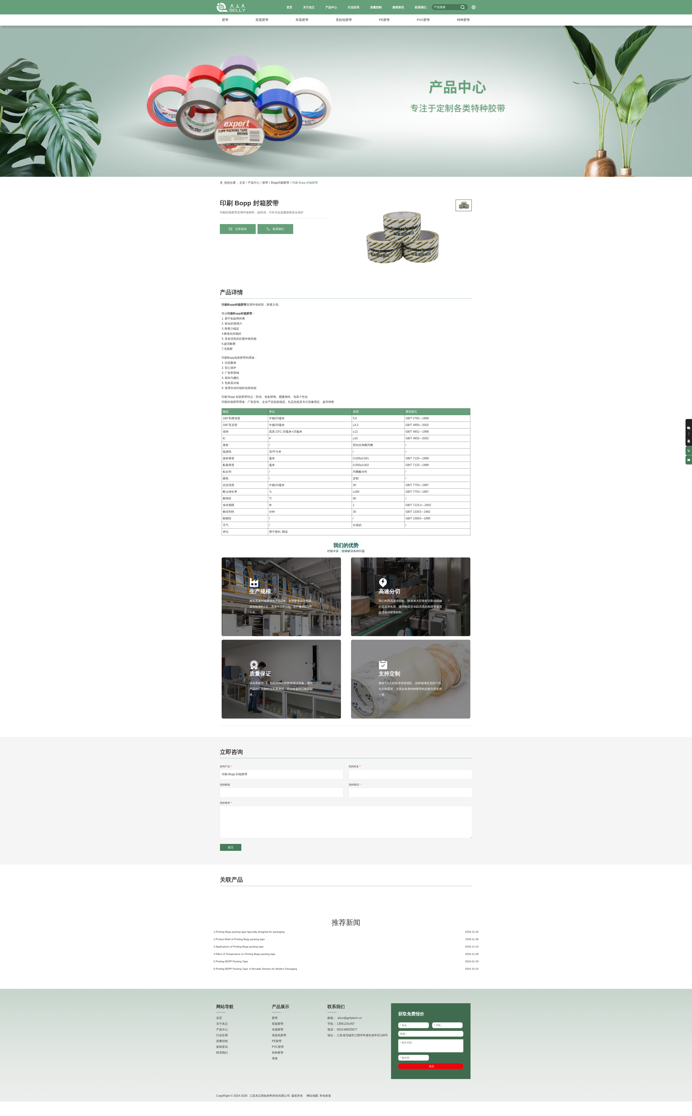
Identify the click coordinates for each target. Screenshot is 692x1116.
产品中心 (254, 182)
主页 (242, 182)
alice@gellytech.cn (350, 1017)
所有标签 (325, 1095)
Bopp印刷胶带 (280, 182)
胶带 (265, 182)
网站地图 (312, 1095)
